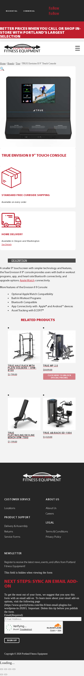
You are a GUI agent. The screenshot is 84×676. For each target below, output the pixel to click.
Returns (8, 531)
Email (13, 615)
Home (3, 63)
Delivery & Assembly (16, 526)
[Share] (9, 669)
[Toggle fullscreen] (5, 669)
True (18, 63)
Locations (9, 508)
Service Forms (12, 536)
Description (19, 260)
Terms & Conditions (57, 531)
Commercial (29, 11)
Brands (10, 63)
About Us (51, 508)
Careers (50, 513)
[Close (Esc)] (13, 669)
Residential (11, 11)
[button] (2, 69)
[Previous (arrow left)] (1, 674)
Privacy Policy (53, 536)
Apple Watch (27, 280)
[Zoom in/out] (1, 669)
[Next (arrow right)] (5, 674)
